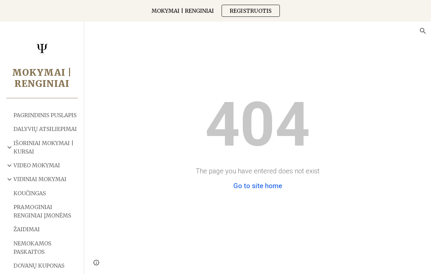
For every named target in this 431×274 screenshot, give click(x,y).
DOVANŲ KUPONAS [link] (38, 265)
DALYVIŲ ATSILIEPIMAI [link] (45, 129)
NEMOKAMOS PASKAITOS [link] (32, 247)
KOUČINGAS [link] (29, 193)
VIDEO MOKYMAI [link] (36, 165)
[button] (423, 31)
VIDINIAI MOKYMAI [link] (39, 179)
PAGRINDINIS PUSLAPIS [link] (44, 115)
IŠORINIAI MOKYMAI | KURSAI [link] (43, 147)
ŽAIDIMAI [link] (26, 229)
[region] (215, 11)
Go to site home (257, 186)
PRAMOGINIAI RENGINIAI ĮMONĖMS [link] (42, 211)
